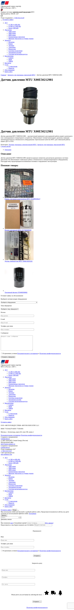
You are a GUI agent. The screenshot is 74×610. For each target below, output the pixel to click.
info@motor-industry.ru (8, 444)
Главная (3, 75)
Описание (8, 149)
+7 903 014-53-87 (18, 18)
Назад (14, 510)
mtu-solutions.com (6, 454)
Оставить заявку (8, 19)
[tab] (39, 150)
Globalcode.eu (5, 439)
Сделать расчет (6, 146)
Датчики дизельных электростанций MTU (23, 144)
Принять (4, 515)
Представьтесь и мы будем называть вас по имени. (17, 525)
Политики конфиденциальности (50, 353)
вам (11, 523)
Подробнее (32, 513)
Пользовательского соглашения (27, 353)
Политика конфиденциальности (31, 435)
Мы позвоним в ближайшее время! (14, 523)
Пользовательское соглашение (11, 435)
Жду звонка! (49, 523)
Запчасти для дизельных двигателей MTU (21, 75)
